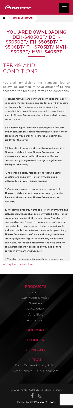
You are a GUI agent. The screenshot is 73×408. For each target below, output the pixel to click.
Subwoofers (36, 308)
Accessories (35, 320)
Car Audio (35, 292)
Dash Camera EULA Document (35, 371)
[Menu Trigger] (64, 8)
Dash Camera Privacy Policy (35, 365)
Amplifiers (35, 314)
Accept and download (18, 264)
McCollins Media (45, 402)
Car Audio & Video (35, 297)
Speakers (35, 303)
